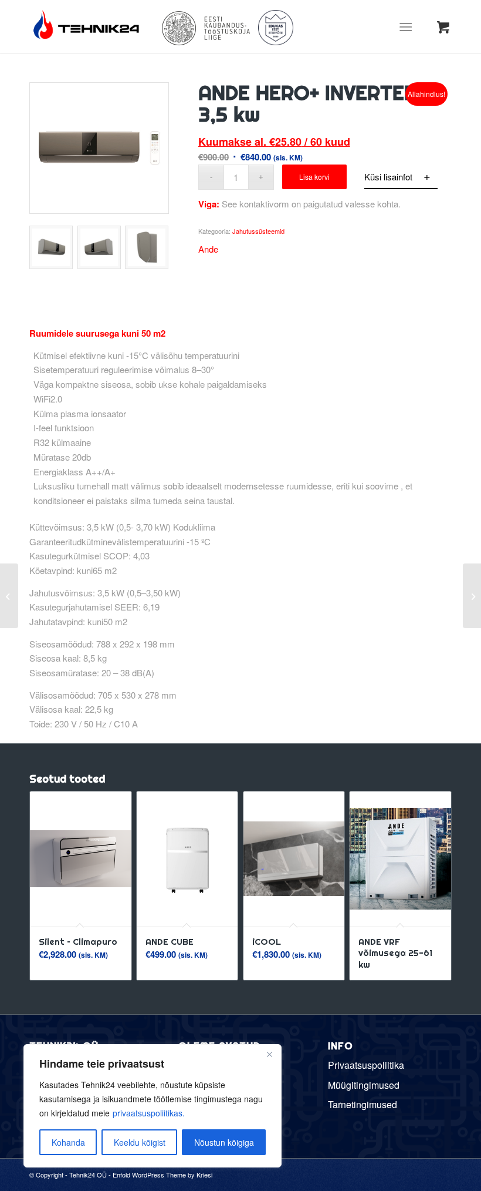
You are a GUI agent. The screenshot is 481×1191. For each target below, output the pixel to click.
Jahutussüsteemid (258, 231)
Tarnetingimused (362, 1104)
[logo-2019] (88, 26)
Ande (208, 249)
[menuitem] (407, 26)
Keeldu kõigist (139, 1142)
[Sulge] (269, 1054)
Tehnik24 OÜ (88, 1174)
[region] (152, 1105)
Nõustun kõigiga (224, 1142)
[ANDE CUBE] (9, 595)
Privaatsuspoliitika (366, 1065)
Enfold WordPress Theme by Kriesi (162, 1174)
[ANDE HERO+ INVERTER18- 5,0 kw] (472, 595)
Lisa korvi (314, 177)
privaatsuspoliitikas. (149, 1113)
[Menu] (405, 26)
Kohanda (68, 1142)
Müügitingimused (363, 1085)
